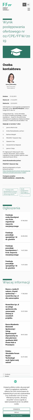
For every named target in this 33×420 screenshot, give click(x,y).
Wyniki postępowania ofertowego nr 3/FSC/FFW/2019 (25, 191)
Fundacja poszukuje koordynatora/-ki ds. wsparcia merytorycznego (12, 250)
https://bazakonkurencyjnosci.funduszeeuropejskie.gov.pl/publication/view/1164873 (16, 171)
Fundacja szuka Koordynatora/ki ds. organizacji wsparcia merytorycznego (12, 220)
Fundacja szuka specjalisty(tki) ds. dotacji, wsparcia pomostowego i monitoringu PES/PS (10, 192)
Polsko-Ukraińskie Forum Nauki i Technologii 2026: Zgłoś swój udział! (12, 356)
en (28, 4)
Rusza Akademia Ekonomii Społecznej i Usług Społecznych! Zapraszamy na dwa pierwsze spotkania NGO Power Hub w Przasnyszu (12, 334)
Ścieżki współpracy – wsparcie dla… (14, 178)
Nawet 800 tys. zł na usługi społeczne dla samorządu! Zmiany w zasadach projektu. (12, 311)
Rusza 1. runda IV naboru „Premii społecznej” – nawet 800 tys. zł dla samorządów (12, 293)
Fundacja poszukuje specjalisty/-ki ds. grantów (11, 236)
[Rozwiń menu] (29, 9)
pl (24, 4)
